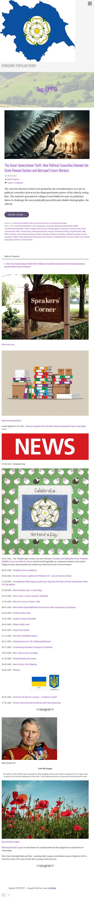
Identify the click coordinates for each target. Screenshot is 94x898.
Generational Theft (12, 231)
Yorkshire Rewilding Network (65, 559)
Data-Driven (42, 229)
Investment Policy (62, 231)
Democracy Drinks (21, 630)
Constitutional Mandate (13, 229)
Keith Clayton (13, 179)
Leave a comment (15, 183)
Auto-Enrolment (38, 226)
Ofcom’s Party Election (23, 703)
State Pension (47, 237)
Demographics (54, 229)
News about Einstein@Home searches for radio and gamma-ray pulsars (44, 607)
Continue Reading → (17, 214)
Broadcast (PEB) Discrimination (47, 703)
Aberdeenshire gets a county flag (27, 590)
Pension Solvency (29, 234)
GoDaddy (53, 888)
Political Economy (73, 234)
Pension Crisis (15, 234)
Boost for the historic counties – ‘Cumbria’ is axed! (35, 697)
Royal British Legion (10, 842)
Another (17, 619)
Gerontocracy (26, 231)
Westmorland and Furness (24, 659)
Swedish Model (60, 237)
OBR (83, 231)
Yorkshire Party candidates (25, 570)
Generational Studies (58, 223)
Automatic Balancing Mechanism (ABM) (62, 226)
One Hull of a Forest (23, 561)
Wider (16, 624)
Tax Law (70, 237)
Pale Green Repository (11, 421)
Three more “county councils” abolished (30, 596)
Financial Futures (42, 223)
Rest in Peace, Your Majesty (25, 664)
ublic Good (24, 624)
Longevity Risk (75, 231)
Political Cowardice (57, 234)
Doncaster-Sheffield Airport (25, 636)
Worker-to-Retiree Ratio (23, 240)
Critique (33, 229)
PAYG (6, 234)
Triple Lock (78, 237)
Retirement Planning (32, 237)
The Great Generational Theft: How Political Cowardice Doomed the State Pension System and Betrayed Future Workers (46, 167)
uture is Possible (29, 619)
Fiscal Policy (81, 229)
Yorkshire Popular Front (18, 65)
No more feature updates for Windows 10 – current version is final (42, 576)
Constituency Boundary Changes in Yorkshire (32, 647)
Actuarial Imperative (23, 226)
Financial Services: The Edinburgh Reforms (32, 641)
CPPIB (26, 229)
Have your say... (8, 344)
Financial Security (68, 229)
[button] (90, 3)
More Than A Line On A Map (25, 653)
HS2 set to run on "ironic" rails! (26, 602)
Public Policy (18, 237)
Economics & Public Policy (23, 223)
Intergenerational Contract (43, 231)
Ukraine (16, 670)
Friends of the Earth (21, 613)
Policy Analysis (43, 234)
